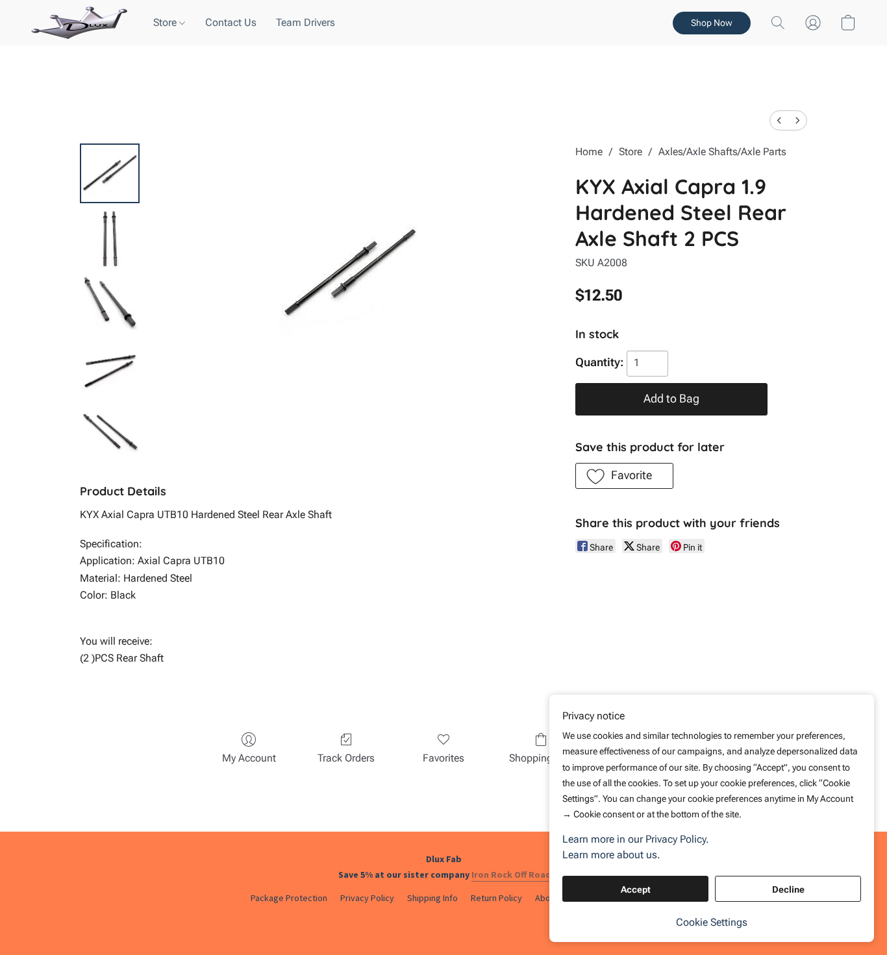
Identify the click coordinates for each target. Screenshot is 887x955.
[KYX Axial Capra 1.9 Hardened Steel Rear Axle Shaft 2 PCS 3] (110, 368)
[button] (79, 22)
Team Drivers (305, 22)
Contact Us (230, 22)
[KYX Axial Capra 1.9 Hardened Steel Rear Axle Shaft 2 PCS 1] (110, 238)
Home (589, 151)
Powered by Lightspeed (443, 920)
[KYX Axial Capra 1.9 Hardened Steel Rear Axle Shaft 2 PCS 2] (110, 303)
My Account (249, 758)
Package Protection (289, 898)
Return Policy (496, 898)
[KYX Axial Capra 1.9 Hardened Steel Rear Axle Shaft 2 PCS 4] (110, 433)
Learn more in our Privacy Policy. (635, 839)
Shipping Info (432, 898)
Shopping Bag (541, 758)
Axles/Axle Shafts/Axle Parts (722, 151)
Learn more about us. (611, 855)
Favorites (443, 758)
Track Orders (346, 758)
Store (166, 22)
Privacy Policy (367, 898)
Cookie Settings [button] (711, 922)
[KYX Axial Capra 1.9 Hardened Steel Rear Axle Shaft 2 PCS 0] (110, 173)
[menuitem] (779, 120)
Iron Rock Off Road (511, 874)
